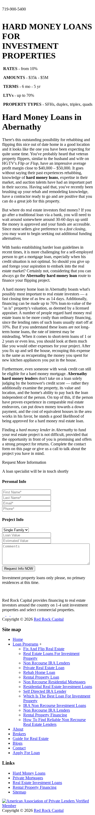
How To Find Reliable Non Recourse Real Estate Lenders (54, 722)
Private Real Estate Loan (43, 667)
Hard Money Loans (29, 773)
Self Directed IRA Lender (44, 691)
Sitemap (19, 792)
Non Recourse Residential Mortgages (54, 682)
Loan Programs (25, 644)
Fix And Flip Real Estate (43, 649)
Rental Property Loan (41, 677)
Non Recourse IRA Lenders (46, 663)
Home (18, 639)
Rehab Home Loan (39, 672)
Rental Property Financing (45, 715)
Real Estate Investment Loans (37, 782)
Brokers (19, 734)
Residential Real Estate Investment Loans (57, 686)
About (18, 729)
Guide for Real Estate (31, 738)
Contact (19, 748)
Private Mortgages (28, 778)
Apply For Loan (26, 752)
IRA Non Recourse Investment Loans (54, 705)
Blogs (17, 743)
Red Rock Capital (49, 619)
